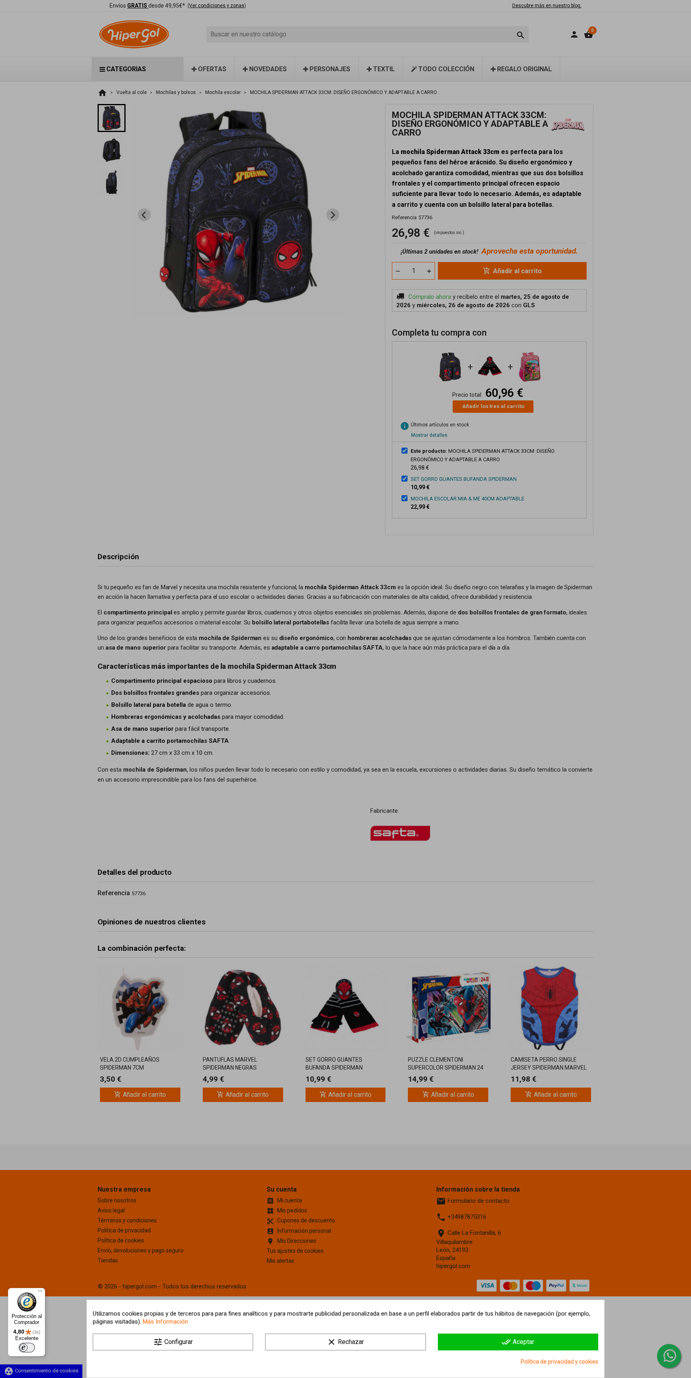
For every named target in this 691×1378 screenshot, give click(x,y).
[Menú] (40, 1293)
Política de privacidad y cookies (559, 1361)
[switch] (27, 1347)
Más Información (165, 1321)
